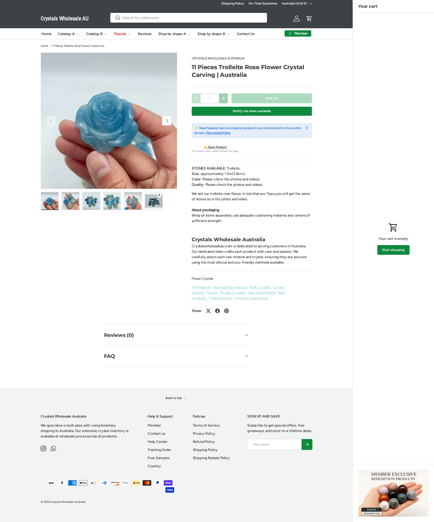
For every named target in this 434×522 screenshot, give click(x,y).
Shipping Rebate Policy (211, 458)
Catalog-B (94, 34)
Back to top (174, 398)
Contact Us (246, 34)
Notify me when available (252, 111)
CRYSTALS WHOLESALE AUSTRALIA (218, 58)
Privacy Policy (204, 433)
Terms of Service (206, 425)
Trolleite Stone (220, 298)
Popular (120, 34)
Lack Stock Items (261, 293)
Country (154, 466)
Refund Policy (204, 441)
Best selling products (230, 287)
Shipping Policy (232, 3)
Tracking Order (159, 450)
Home (46, 34)
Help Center (157, 441)
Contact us (156, 433)
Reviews (144, 34)
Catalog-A (66, 34)
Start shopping (393, 250)
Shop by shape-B (211, 34)
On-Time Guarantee (262, 3)
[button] (309, 19)
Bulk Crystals (260, 287)
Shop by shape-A (172, 34)
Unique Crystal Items (251, 298)
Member (154, 425)
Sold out (271, 98)
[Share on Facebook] (217, 310)
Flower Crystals (202, 279)
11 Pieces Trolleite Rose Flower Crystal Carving (79, 46)
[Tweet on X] (208, 310)
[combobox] (188, 18)
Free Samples (159, 458)
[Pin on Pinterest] (226, 310)
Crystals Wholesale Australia (68, 501)
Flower (212, 293)
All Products (201, 287)
